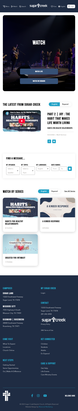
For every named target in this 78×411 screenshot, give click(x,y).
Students (44, 347)
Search (23, 6)
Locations (6, 347)
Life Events (45, 371)
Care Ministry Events (49, 374)
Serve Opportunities (10, 368)
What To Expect (9, 344)
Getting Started (9, 365)
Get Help (44, 368)
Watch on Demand (39, 81)
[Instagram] (38, 396)
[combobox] (64, 6)
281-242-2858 (46, 314)
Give (54, 6)
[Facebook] (32, 396)
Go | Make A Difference (12, 371)
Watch (15, 6)
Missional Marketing (46, 407)
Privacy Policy (45, 324)
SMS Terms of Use (47, 330)
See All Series (69, 191)
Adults (43, 350)
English (62, 6)
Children (44, 344)
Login (72, 6)
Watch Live (39, 71)
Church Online (8, 350)
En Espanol (45, 353)
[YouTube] (45, 396)
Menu (7, 6)
